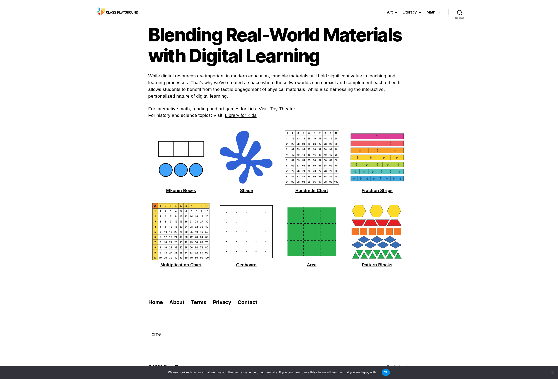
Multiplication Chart (181, 265)
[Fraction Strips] (377, 157)
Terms (198, 302)
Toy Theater (282, 108)
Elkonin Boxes (181, 190)
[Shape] (246, 157)
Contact (247, 302)
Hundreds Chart (311, 190)
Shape (246, 190)
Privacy (222, 302)
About (176, 302)
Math (431, 12)
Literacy (410, 12)
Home (155, 302)
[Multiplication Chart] (181, 231)
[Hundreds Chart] (311, 157)
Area (311, 265)
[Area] (311, 231)
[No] (552, 372)
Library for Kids (241, 115)
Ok (386, 372)
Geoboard (246, 265)
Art (390, 12)
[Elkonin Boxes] (181, 157)
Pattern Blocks (377, 265)
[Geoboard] (246, 231)
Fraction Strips (377, 190)
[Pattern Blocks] (377, 231)
